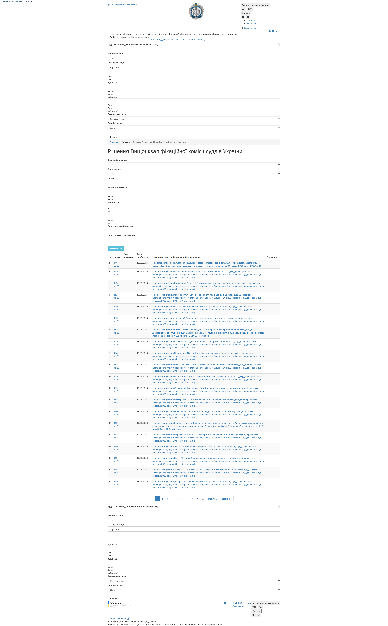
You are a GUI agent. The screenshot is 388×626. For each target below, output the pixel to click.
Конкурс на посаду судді (225, 33)
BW (250, 8)
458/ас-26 (116, 308)
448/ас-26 (116, 424)
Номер (111, 177)
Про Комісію (116, 33)
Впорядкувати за (117, 114)
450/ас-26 (116, 401)
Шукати (113, 136)
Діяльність (139, 33)
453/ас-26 (116, 366)
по (109, 210)
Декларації (174, 33)
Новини (128, 33)
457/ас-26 (116, 319)
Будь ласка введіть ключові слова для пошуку (133, 44)
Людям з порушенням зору (255, 5)
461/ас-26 (116, 273)
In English (251, 20)
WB (243, 8)
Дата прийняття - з (117, 186)
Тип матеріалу (115, 53)
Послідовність (115, 123)
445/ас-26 (116, 459)
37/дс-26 (116, 264)
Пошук (277, 30)
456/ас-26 (116, 331)
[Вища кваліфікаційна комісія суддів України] (194, 11)
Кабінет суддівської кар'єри (164, 39)
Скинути (246, 12)
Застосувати (116, 248)
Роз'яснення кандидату (194, 39)
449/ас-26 (116, 413)
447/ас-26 (116, 436)
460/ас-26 (116, 284)
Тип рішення (114, 168)
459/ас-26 (116, 296)
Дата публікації (116, 62)
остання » (227, 498)
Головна (114, 142)
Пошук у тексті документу (121, 234)
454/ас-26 (116, 354)
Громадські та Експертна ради (196, 33)
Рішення (162, 33)
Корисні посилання (117, 618)
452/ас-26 (116, 378)
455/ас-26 (116, 343)
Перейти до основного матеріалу (16, 1)
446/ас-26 (116, 448)
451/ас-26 (116, 389)
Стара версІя (249, 27)
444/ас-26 (116, 471)
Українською (253, 23)
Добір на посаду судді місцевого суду (128, 36)
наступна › (212, 498)
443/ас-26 (116, 483)
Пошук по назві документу (122, 225)
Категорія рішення (117, 159)
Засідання (151, 33)
